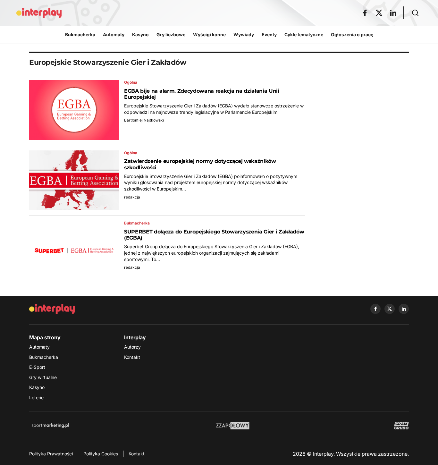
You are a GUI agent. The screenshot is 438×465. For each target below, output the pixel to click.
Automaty (39, 347)
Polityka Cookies (100, 453)
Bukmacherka (43, 357)
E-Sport (37, 367)
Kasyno (37, 387)
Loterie (36, 397)
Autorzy (132, 347)
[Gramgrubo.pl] (401, 425)
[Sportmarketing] (50, 425)
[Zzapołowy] (233, 425)
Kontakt (132, 357)
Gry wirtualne (43, 377)
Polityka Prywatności (51, 453)
